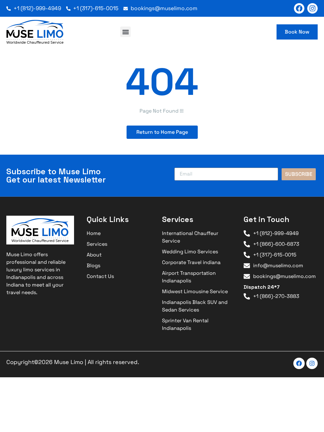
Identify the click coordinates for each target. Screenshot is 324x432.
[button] (125, 32)
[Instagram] (312, 8)
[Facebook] (299, 8)
